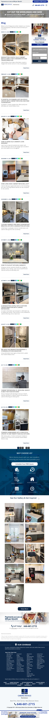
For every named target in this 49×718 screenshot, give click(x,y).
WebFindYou (27, 709)
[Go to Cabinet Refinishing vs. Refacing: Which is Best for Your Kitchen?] (15, 377)
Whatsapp (17, 32)
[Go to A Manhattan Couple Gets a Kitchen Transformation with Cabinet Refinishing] (15, 293)
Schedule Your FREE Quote (24, 464)
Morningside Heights (30, 662)
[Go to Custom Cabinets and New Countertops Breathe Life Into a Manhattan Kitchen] (15, 212)
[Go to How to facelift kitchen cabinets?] (15, 252)
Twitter (15, 32)
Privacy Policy (44, 711)
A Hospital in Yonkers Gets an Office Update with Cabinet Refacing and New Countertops (15, 101)
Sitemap (19, 685)
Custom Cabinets (40, 682)
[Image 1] (14, 512)
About (33, 684)
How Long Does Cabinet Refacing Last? (15, 184)
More (21, 684)
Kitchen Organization (11, 684)
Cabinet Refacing (14, 682)
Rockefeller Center (29, 669)
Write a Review (33, 5)
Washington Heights (40, 664)
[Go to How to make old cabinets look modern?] (15, 129)
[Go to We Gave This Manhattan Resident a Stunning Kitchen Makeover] (15, 337)
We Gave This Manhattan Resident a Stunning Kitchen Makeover (14, 350)
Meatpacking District (30, 660)
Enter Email (35, 52)
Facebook (14, 32)
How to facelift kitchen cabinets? (13, 265)
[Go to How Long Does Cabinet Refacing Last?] (15, 171)
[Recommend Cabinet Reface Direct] (40, 34)
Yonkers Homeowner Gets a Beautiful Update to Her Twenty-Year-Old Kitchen (15, 433)
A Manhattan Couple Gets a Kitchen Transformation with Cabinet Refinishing (14, 307)
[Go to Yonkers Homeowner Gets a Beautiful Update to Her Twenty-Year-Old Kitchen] (15, 419)
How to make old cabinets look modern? (12, 142)
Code (36, 58)
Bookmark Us (28, 685)
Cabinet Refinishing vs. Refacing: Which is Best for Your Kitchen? (15, 390)
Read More (26, 68)
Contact (41, 684)
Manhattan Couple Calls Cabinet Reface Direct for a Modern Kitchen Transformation (14, 58)
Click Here (14, 628)
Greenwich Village (19, 654)
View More (24, 609)
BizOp (27, 684)
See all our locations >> (33, 679)
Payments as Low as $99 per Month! (11, 1)
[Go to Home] (6, 5)
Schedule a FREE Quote (40, 1)
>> (28, 448)
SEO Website (21, 709)
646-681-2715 (39, 5)
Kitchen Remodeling (27, 682)
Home (5, 682)
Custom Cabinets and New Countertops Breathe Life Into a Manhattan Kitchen (15, 225)
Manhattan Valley (29, 654)
